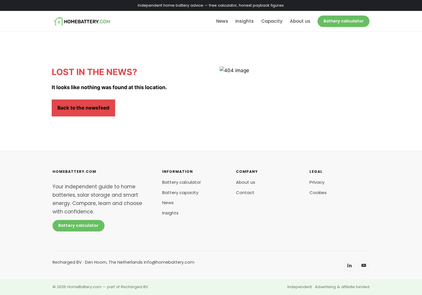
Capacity (271, 21)
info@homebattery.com (169, 262)
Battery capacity (180, 192)
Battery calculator (344, 21)
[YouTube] (363, 265)
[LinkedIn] (349, 265)
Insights (244, 21)
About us (300, 21)
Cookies (318, 192)
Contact (245, 192)
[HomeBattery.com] (82, 21)
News (222, 21)
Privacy (316, 182)
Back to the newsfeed (83, 108)
